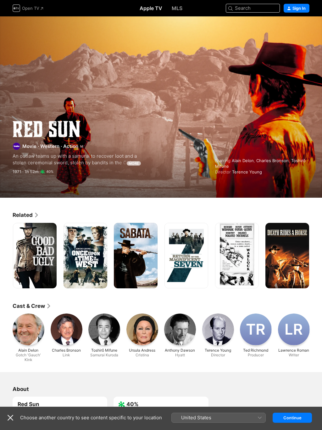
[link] (26, 215)
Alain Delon (243, 160)
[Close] (10, 418)
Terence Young (247, 171)
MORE (134, 163)
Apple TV (151, 8)
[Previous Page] (6, 256)
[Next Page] (315, 256)
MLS (177, 8)
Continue (292, 417)
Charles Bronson (272, 160)
